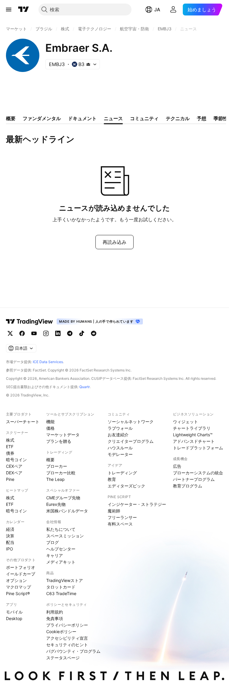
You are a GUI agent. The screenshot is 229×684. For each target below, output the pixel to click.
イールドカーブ (20, 573)
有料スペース (120, 523)
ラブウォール (120, 428)
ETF (9, 446)
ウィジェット (185, 421)
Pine (10, 479)
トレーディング (122, 472)
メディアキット (60, 561)
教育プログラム (187, 485)
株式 (10, 440)
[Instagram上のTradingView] (46, 333)
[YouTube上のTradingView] (34, 333)
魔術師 (114, 510)
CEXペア (14, 466)
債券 (10, 453)
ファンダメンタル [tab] (42, 118)
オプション (16, 580)
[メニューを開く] (9, 9)
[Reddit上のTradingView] (93, 333)
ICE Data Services (48, 362)
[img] (88, 64)
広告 (177, 466)
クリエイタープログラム (131, 441)
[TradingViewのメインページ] (23, 9)
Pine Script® (18, 593)
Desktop (14, 618)
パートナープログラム (194, 479)
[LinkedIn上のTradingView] (58, 333)
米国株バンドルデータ (67, 510)
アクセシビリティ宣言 (67, 638)
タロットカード (60, 586)
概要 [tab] (11, 118)
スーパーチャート (22, 421)
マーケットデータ (63, 434)
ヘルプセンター (60, 548)
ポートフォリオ (20, 567)
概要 (50, 459)
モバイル (14, 611)
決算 (10, 535)
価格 (50, 428)
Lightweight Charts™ (193, 434)
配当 (10, 542)
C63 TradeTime (61, 593)
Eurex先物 (56, 504)
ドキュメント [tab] (82, 118)
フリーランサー (122, 517)
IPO (9, 548)
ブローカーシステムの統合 (198, 472)
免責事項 (54, 618)
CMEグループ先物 (63, 497)
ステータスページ (63, 657)
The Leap (55, 479)
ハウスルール (120, 447)
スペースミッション (65, 535)
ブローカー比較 (60, 472)
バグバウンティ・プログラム (73, 651)
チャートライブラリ (192, 428)
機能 (50, 421)
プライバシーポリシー (67, 624)
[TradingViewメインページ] (29, 321)
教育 (112, 479)
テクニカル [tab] (178, 118)
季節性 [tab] (220, 118)
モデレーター (120, 454)
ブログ (52, 542)
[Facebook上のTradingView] (22, 333)
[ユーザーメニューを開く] (173, 9)
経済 (10, 529)
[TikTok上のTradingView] (82, 333)
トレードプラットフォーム (198, 447)
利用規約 (54, 611)
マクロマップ (18, 586)
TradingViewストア (64, 580)
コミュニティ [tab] (144, 118)
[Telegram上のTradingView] (70, 333)
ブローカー (56, 466)
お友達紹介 (118, 434)
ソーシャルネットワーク (131, 421)
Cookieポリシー (61, 631)
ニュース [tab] (113, 118)
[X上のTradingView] (10, 333)
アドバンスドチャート (194, 441)
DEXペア (14, 472)
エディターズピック (126, 485)
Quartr (84, 387)
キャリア (54, 555)
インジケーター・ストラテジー (137, 504)
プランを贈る (58, 441)
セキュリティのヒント (67, 644)
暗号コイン (16, 459)
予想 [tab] (201, 118)
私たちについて (60, 529)
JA (157, 9)
